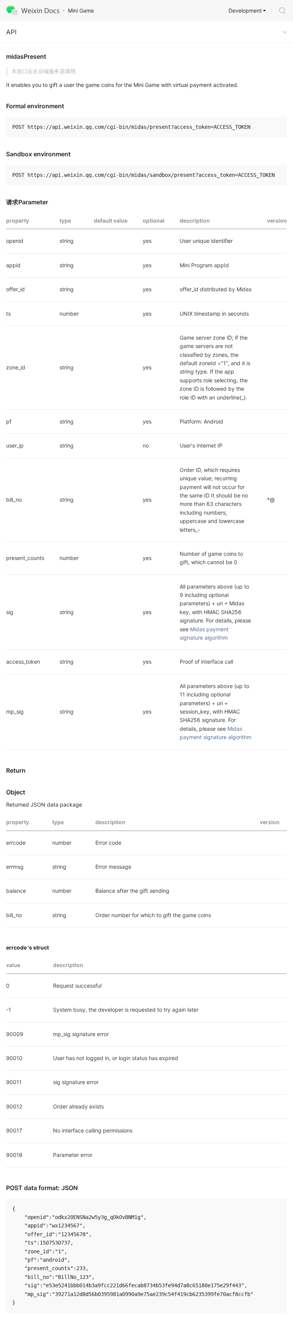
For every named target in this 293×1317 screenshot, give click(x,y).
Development (245, 10)
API (11, 32)
